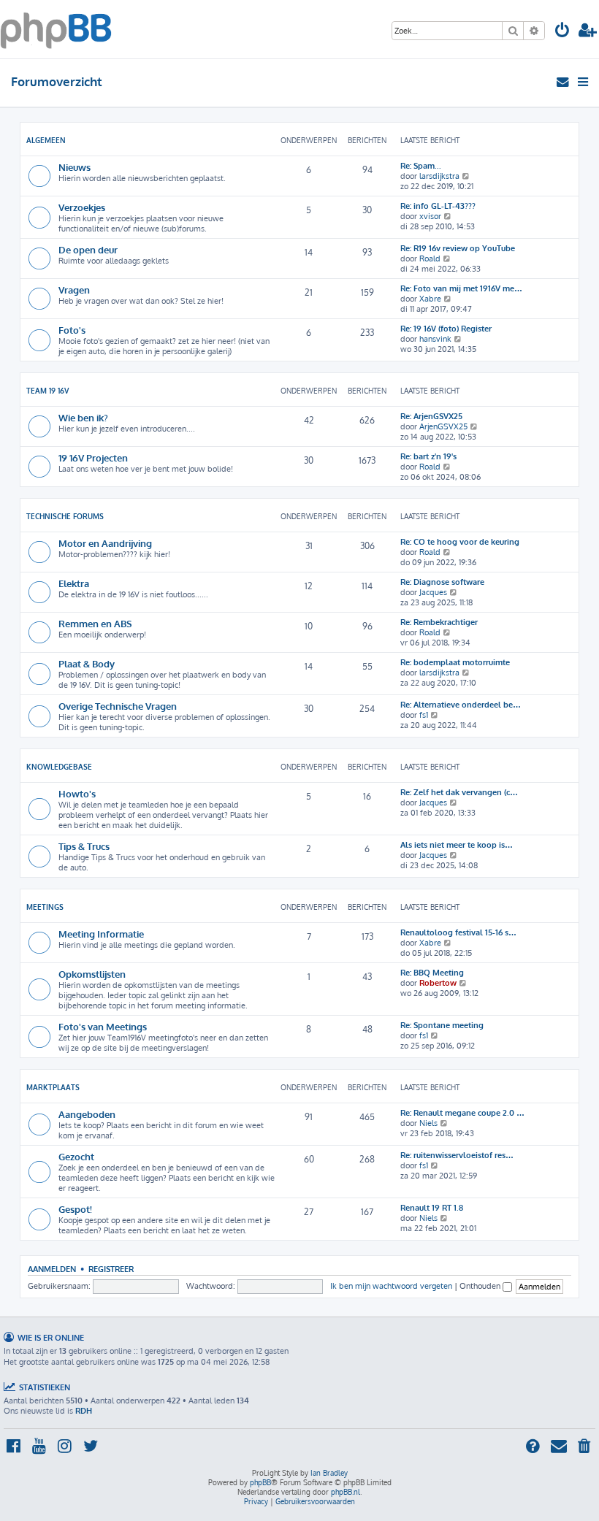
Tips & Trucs (84, 846)
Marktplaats (53, 1087)
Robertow (438, 983)
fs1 (423, 715)
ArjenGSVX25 (443, 426)
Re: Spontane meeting (442, 1025)
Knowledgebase (59, 766)
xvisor (430, 216)
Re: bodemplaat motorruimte (455, 662)
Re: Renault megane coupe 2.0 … (462, 1113)
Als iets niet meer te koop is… (456, 845)
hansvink (435, 339)
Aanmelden (52, 1268)
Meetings (45, 907)
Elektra (73, 583)
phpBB (260, 1482)
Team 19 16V (47, 390)
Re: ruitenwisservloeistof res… (457, 1155)
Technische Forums (65, 516)
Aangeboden (86, 1114)
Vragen (74, 289)
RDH (83, 1411)
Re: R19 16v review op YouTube (457, 248)
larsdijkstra (439, 176)
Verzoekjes (81, 207)
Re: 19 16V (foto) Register (446, 328)
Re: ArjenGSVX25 (431, 416)
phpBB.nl (345, 1491)
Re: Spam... (420, 166)
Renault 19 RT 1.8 (431, 1208)
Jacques (433, 592)
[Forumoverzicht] (56, 29)
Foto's (71, 329)
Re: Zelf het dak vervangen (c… (459, 792)
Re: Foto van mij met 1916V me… (461, 288)
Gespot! (75, 1209)
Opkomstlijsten (92, 974)
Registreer (111, 1268)
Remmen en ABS (95, 623)
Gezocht (76, 1156)
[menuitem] (562, 32)
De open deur (88, 249)
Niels (428, 1123)
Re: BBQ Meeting (432, 973)
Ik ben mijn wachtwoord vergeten (391, 1286)
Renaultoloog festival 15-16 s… (458, 932)
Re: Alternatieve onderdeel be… (460, 705)
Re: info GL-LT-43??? (438, 206)
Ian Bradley (329, 1472)
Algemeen (46, 140)
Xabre (430, 299)
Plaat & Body (86, 663)
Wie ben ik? (83, 417)
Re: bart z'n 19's (428, 456)
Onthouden (481, 1286)
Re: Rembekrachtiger (439, 622)
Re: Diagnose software (442, 582)
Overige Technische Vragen (117, 706)
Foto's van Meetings (102, 1026)
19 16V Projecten (93, 457)
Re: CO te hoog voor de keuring (459, 542)
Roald (429, 258)
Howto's (77, 793)
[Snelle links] (584, 82)
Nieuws (74, 167)
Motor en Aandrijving (105, 543)
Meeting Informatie (101, 933)
